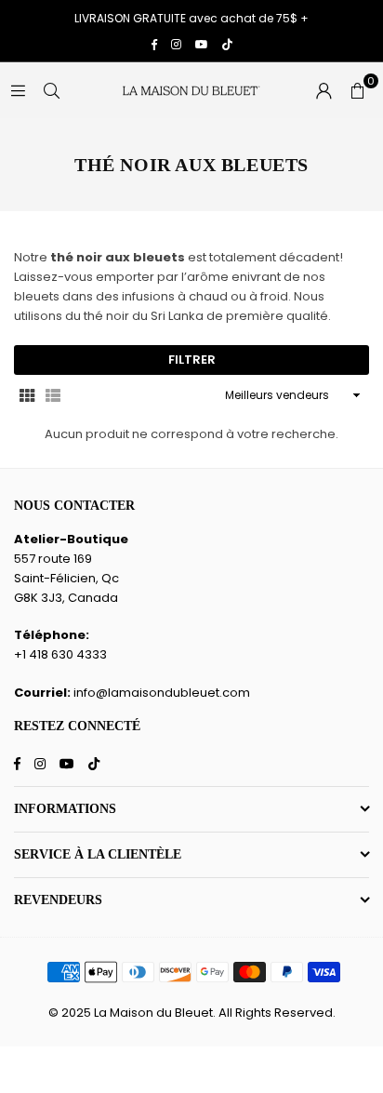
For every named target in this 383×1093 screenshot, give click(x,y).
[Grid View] (27, 395)
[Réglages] (323, 90)
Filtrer (192, 359)
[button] (357, 90)
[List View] (53, 395)
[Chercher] (51, 90)
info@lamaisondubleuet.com (161, 692)
